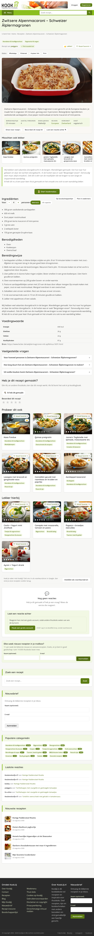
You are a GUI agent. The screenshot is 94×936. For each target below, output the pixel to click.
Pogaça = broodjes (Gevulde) (74, 526)
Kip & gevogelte (27, 756)
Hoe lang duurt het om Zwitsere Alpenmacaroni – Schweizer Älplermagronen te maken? (44, 365)
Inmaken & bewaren (73, 447)
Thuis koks (31, 892)
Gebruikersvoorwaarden (37, 899)
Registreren (86, 5)
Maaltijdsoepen (10, 444)
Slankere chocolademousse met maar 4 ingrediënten (34, 845)
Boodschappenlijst (10, 912)
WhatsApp (13, 53)
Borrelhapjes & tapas (15, 752)
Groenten (11, 756)
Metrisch (35, 202)
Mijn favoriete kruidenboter (24, 855)
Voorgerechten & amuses (13, 535)
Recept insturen (9, 909)
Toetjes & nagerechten (12, 531)
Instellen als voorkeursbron (76, 580)
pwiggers (14, 46)
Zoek (85, 681)
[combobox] (63, 12)
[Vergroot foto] (5, 100)
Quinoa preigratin (43, 437)
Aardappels (70, 481)
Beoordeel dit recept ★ (34, 130)
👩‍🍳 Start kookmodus (47, 191)
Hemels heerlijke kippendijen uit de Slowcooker (32, 836)
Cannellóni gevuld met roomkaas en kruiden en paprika (46, 479)
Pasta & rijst (9, 487)
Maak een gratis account (22, 628)
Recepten (21, 34)
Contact (5, 892)
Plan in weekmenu (84, 199)
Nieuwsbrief (7, 905)
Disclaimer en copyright (37, 902)
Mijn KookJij (7, 902)
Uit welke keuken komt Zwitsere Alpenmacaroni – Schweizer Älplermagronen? (39, 372)
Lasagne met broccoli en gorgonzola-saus (15, 478)
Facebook (89, 933)
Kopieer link (35, 53)
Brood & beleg (51, 531)
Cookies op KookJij (34, 895)
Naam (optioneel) (10, 653)
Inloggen (74, 5)
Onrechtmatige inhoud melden (36, 910)
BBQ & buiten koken (58, 752)
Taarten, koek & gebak (74, 535)
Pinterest (23, 53)
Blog (4, 899)
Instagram (78, 933)
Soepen (34, 749)
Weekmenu (31, 888)
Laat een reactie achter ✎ (56, 130)
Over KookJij (7, 888)
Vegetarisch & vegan (32, 41)
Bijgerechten (40, 531)
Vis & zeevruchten (73, 749)
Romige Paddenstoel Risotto (24, 818)
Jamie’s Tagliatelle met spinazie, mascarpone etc (78, 438)
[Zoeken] (89, 12)
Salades (42, 756)
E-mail (42, 653)
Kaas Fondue (10, 437)
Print (44, 53)
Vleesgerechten (57, 745)
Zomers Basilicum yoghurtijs (24, 827)
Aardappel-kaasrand (76, 477)
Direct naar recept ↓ (13, 130)
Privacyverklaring (34, 905)
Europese (55, 123)
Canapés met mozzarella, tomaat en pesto (47, 526)
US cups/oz (46, 202)
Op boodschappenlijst (64, 199)
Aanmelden (83, 659)
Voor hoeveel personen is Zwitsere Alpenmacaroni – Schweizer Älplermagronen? (40, 357)
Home (13, 34)
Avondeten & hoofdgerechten (12, 41)
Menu (9, 13)
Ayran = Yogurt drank (14, 565)
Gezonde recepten (58, 756)
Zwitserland (66, 123)
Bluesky (69, 933)
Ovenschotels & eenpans (44, 445)
